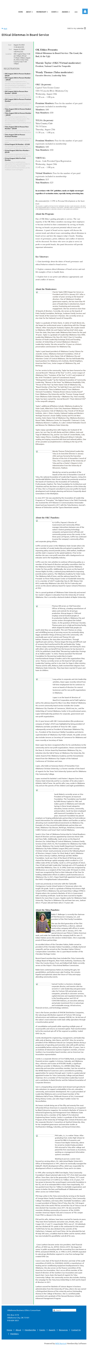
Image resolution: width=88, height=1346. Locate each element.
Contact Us (76, 1330)
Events (42, 1330)
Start (9, 45)
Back (5, 29)
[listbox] (76, 28)
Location (8, 54)
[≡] (76, 12)
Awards (52, 1330)
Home (9, 1330)
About (18, 1330)
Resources (63, 1330)
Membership (30, 1330)
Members (14, 1333)
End (10, 49)
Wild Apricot (60, 1343)
